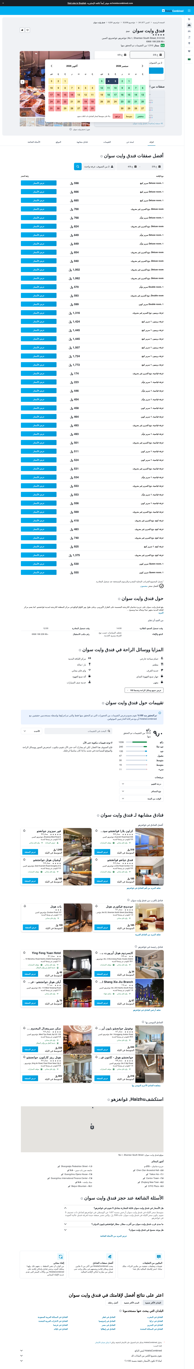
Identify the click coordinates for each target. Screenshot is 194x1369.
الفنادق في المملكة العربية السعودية (53, 1317)
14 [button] (135, 94)
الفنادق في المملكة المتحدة (151, 1328)
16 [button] (122, 94)
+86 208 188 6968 (155, 41)
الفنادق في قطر (108, 1317)
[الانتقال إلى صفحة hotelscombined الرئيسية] (173, 10)
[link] (144, 888)
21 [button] (135, 101)
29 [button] (129, 108)
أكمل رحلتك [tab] (113, 1302)
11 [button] (108, 87)
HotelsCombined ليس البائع (148, 1350)
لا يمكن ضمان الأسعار (103, 1342)
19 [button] (101, 94)
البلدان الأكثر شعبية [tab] (153, 1302)
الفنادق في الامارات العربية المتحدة (53, 1320)
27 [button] (142, 108)
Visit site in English (76, 3)
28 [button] (135, 108)
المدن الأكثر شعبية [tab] (131, 1302)
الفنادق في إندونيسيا (107, 1320)
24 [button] (115, 101)
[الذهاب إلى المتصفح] (189, 43)
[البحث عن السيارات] (189, 31)
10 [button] (115, 87)
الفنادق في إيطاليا (108, 1328)
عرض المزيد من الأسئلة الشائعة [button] (113, 1235)
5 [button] (101, 81)
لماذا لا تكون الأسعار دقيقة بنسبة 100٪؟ (143, 1360)
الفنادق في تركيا (156, 1320)
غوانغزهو (116, 22)
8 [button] (129, 87)
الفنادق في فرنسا (60, 1324)
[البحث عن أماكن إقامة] (189, 25)
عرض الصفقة (102, 851)
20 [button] (142, 101)
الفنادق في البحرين (155, 1324)
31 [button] (51, 108)
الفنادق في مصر (108, 1324)
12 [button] (101, 87)
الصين (147, 22)
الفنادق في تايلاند (61, 1328)
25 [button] (108, 101)
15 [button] (129, 94)
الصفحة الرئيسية (159, 22)
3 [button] (115, 81)
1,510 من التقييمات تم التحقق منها (137, 45)
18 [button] (108, 94)
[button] (3, 3)
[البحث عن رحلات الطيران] (189, 19)
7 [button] (135, 87)
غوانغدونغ (132, 22)
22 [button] (129, 101)
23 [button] (122, 101)
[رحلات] (189, 51)
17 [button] (115, 94)
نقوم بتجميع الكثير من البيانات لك (146, 1355)
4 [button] (108, 81)
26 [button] (101, 101)
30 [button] (122, 108)
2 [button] (122, 81)
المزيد (160, 612)
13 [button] (142, 94)
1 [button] (129, 81)
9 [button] (122, 87)
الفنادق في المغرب (155, 1317)
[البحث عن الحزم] (189, 37)
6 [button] (142, 87)
